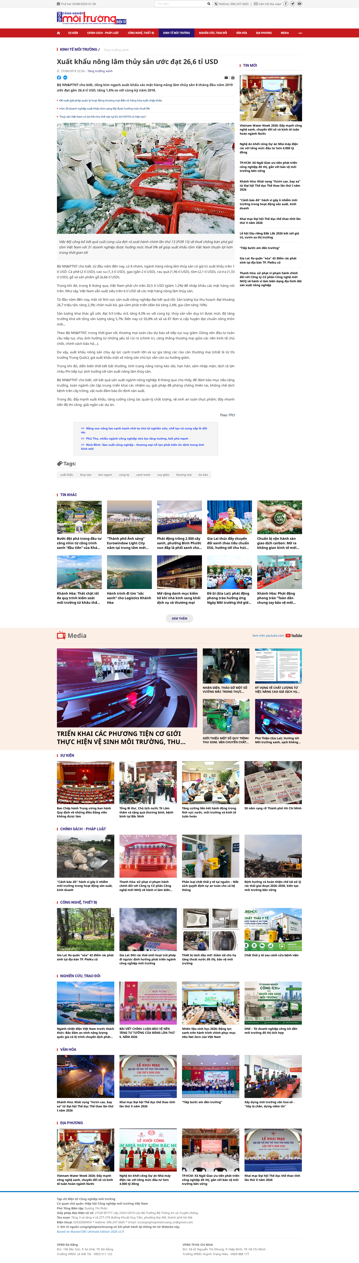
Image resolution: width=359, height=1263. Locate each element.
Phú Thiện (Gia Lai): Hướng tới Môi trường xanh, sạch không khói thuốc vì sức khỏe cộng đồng (277, 740)
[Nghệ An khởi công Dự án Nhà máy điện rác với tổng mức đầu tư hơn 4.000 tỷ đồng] (148, 1150)
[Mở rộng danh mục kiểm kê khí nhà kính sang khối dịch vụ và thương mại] (179, 572)
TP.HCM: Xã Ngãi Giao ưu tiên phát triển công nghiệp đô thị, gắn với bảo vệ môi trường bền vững (268, 167)
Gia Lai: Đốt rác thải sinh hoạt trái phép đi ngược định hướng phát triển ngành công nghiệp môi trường (147, 959)
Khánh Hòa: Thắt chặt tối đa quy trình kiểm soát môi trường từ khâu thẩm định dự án (79, 598)
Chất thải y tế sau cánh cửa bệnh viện (272, 955)
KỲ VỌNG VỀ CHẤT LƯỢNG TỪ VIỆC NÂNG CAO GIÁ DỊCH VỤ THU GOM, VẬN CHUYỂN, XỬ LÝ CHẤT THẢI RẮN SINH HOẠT (277, 690)
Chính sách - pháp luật (83, 829)
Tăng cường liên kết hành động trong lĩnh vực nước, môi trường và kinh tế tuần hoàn (209, 812)
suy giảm (163, 474)
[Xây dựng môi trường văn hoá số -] (273, 1076)
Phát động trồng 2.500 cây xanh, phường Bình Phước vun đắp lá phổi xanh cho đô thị (179, 543)
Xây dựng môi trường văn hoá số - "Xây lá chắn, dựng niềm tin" (270, 1104)
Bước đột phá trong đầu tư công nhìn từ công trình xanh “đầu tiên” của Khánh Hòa (79, 543)
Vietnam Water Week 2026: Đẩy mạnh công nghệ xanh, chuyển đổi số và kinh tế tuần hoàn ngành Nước (271, 129)
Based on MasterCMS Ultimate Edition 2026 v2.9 (90, 1231)
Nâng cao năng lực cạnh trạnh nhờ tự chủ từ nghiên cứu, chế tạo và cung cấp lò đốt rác (144, 430)
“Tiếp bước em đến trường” (260, 248)
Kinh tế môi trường (176, 33)
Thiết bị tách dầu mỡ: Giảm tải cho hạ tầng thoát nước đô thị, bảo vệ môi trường (209, 959)
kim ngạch (105, 474)
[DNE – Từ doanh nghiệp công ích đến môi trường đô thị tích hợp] (273, 1003)
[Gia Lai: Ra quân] (85, 929)
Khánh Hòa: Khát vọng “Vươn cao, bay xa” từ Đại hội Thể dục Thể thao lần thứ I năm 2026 (270, 185)
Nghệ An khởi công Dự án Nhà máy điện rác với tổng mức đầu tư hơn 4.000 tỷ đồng (269, 148)
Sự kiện (73, 33)
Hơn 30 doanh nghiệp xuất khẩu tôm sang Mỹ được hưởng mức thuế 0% (104, 108)
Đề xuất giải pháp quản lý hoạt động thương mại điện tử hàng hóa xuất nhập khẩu (110, 100)
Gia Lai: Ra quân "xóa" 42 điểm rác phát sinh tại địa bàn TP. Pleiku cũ (268, 260)
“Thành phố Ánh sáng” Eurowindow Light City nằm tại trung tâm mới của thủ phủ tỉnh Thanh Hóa (127, 543)
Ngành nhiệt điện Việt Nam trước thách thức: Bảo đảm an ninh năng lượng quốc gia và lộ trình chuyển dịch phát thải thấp (85, 1033)
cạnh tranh (143, 474)
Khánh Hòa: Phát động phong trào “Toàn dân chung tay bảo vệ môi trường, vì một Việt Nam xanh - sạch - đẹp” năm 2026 (277, 598)
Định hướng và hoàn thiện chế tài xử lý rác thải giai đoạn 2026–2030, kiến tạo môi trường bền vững (273, 886)
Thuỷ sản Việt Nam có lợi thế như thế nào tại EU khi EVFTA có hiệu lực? (102, 116)
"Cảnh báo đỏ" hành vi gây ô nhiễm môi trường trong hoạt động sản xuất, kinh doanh (268, 204)
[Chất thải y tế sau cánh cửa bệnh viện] (273, 929)
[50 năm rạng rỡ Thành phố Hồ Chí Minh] (273, 782)
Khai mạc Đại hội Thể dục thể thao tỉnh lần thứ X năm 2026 (270, 221)
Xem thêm (179, 618)
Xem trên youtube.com (268, 635)
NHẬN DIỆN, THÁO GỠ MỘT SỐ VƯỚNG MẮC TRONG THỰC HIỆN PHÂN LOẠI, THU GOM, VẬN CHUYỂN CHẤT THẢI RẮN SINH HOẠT (225, 690)
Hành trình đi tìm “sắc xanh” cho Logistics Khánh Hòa (129, 598)
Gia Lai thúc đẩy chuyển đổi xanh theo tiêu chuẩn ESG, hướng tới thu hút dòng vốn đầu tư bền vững (229, 543)
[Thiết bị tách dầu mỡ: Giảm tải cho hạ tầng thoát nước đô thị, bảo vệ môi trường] (210, 929)
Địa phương (264, 33)
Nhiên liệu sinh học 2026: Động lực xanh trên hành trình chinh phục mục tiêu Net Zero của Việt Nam (209, 1033)
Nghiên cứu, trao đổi (213, 33)
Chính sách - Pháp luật (103, 33)
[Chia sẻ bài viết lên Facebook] (59, 77)
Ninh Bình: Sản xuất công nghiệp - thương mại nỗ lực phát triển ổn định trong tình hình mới (142, 447)
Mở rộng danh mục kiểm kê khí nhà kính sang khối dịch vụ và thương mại (178, 598)
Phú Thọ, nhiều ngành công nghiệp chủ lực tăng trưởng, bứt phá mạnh (136, 438)
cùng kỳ (124, 474)
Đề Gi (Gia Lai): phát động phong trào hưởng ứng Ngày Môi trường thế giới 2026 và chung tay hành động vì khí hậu (228, 598)
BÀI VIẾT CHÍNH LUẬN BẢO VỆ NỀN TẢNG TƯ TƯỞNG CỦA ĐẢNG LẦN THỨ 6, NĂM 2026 (147, 1033)
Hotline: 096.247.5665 (234, 4)
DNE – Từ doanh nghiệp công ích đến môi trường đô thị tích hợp (271, 1031)
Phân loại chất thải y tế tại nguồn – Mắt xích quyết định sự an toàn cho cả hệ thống (210, 886)
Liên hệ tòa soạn (270, 4)
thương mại (184, 474)
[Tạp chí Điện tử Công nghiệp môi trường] (91, 18)
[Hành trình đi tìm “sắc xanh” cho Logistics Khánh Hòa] (129, 572)
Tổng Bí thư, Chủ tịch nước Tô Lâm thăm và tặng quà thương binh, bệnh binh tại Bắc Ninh (146, 812)
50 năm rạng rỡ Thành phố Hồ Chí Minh (273, 808)
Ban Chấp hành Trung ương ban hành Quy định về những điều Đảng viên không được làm (84, 812)
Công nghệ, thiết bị (141, 33)
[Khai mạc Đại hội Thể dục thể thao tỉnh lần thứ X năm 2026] (148, 1076)
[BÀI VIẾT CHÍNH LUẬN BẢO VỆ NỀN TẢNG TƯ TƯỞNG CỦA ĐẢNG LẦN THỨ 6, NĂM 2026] (148, 1003)
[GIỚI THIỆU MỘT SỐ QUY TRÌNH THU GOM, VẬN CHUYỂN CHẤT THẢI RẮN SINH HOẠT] (226, 716)
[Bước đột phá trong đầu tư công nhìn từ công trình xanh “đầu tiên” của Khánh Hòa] (79, 517)
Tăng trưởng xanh (116, 50)
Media (285, 33)
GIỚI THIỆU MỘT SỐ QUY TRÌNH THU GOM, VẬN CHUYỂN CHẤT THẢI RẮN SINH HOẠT (226, 740)
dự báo (203, 474)
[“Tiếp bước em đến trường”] (210, 1076)
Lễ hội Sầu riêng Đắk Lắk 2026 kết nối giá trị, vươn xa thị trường (269, 235)
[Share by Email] (226, 77)
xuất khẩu (66, 474)
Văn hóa (241, 33)
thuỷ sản (85, 474)
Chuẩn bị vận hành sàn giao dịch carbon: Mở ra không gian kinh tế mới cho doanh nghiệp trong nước (277, 543)
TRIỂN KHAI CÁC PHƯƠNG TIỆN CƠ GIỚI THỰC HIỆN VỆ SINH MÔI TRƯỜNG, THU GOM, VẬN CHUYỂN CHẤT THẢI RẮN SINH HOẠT (120, 737)
